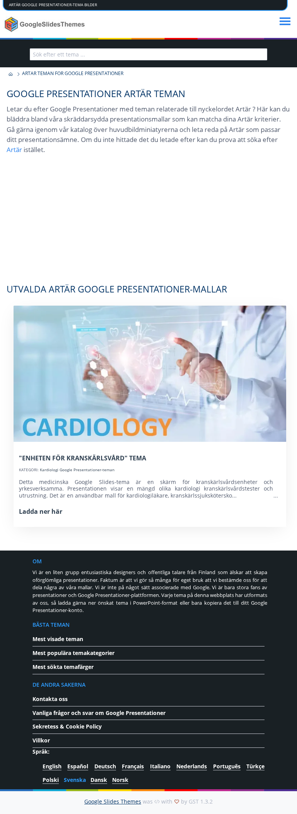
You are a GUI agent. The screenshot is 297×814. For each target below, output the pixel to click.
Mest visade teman (57, 639)
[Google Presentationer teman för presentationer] (10, 74)
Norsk (120, 779)
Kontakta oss (50, 699)
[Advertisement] (148, 223)
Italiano (160, 766)
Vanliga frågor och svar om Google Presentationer (99, 713)
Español (77, 766)
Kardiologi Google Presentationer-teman (77, 469)
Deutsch (105, 766)
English (52, 766)
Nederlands (191, 766)
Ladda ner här (40, 511)
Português (227, 766)
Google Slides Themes (112, 801)
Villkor (41, 740)
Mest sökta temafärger (63, 666)
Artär (14, 149)
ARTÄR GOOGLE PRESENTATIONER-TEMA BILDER (53, 4)
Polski (51, 779)
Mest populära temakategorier (73, 653)
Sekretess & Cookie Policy (67, 726)
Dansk (98, 779)
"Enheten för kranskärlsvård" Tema (82, 458)
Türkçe (255, 766)
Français (133, 766)
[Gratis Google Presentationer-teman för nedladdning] (45, 24)
